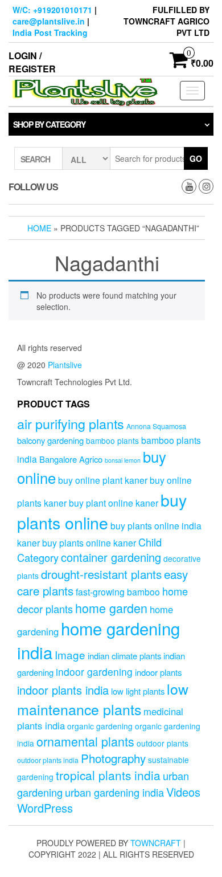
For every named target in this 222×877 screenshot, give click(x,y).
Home (39, 228)
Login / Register (32, 62)
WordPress (45, 808)
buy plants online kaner (89, 542)
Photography (113, 757)
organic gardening (100, 726)
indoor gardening (94, 671)
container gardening (111, 557)
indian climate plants (124, 656)
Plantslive (65, 364)
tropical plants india (108, 775)
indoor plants (158, 672)
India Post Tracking (50, 32)
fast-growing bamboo (118, 591)
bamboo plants (112, 440)
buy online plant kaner (102, 480)
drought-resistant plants (101, 573)
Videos (183, 792)
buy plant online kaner (113, 502)
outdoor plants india (48, 760)
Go (196, 158)
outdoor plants (162, 743)
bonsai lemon (123, 460)
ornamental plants (85, 741)
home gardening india (98, 640)
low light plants (138, 691)
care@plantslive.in (49, 21)
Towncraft (155, 843)
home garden (111, 608)
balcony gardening (50, 440)
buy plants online (102, 511)
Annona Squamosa (156, 426)
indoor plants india (63, 690)
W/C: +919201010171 (52, 9)
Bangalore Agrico (70, 459)
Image (70, 654)
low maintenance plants (102, 698)
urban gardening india (114, 792)
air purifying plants (70, 423)
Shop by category (49, 124)
